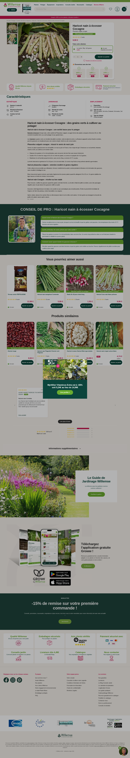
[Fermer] (84, 362)
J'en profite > (65, 392)
